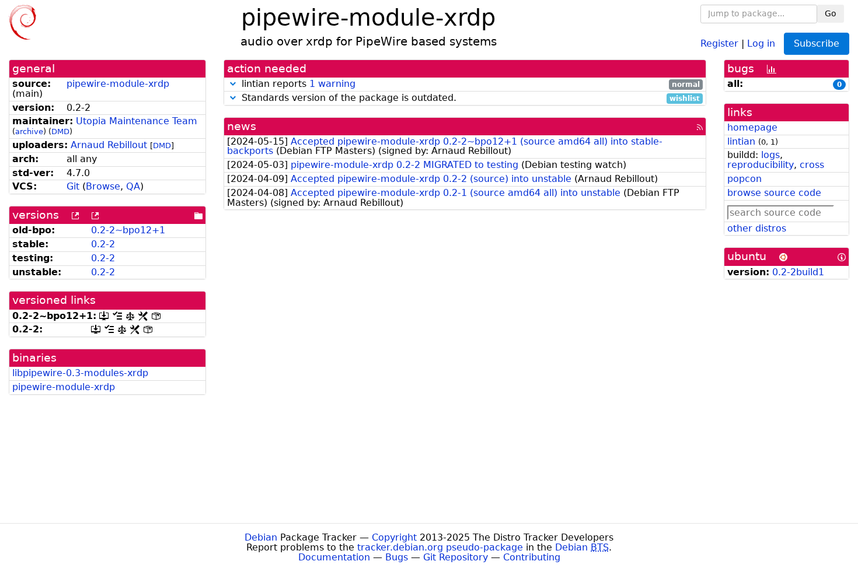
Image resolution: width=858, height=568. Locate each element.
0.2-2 (103, 244)
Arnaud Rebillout (109, 144)
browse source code (774, 192)
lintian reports (469, 84)
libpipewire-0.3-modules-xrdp (80, 372)
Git (73, 186)
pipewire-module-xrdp (118, 83)
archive (29, 131)
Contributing (531, 557)
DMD (60, 131)
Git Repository (455, 557)
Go (830, 13)
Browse (103, 186)
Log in (761, 42)
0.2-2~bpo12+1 (128, 230)
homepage (752, 127)
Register (719, 42)
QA (133, 186)
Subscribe (816, 43)
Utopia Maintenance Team (136, 121)
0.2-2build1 (798, 272)
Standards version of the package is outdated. (469, 98)
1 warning (332, 83)
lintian (741, 141)
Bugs (396, 557)
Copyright (394, 537)
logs (770, 154)
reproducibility (760, 164)
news (241, 126)
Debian (261, 537)
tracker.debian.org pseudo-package (440, 547)
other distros (756, 228)
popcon (744, 178)
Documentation (334, 557)
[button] (233, 83)
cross (812, 164)
